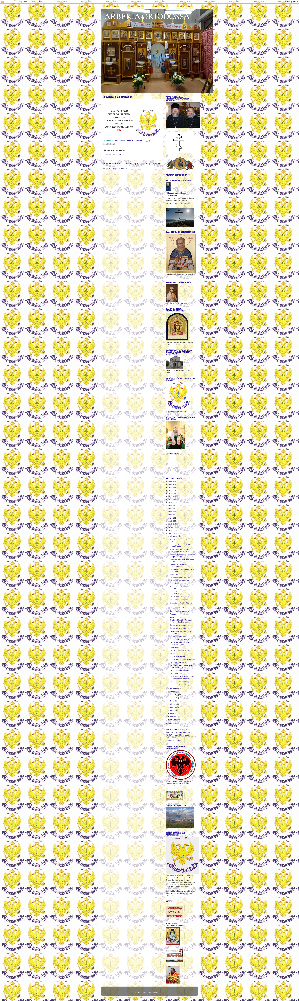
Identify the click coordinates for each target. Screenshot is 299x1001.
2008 (170, 723)
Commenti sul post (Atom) (120, 168)
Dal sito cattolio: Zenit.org (179, 650)
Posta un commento (113, 154)
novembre (174, 689)
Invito (172, 617)
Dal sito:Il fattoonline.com (179, 600)
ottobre (173, 692)
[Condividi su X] (109, 144)
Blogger (163, 992)
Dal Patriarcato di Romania (180, 578)
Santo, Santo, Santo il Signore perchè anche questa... (181, 604)
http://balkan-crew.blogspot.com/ (178, 732)
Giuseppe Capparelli (173, 740)
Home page (132, 163)
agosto (173, 698)
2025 (170, 484)
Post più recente (111, 163)
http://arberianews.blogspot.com (178, 729)
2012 (170, 524)
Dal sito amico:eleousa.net (179, 581)
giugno (173, 704)
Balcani (172, 653)
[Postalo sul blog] (107, 144)
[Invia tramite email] (104, 144)
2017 (170, 509)
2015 (170, 515)
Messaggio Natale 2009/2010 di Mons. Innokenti (181, 546)
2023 (170, 490)
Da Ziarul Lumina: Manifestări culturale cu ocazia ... (181, 666)
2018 (170, 506)
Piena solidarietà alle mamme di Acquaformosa (181, 593)
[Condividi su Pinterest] (113, 144)
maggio (173, 707)
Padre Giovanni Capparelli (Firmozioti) (178, 194)
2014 (170, 518)
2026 (170, 481)
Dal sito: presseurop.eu (178, 656)
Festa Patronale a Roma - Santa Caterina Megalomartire (182, 678)
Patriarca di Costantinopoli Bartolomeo (179, 565)
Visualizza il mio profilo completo (178, 203)
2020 (170, 499)
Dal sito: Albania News (178, 636)
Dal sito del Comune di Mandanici (182, 659)
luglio (172, 701)
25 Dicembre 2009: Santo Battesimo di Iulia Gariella (180, 551)
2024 (170, 487)
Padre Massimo (171, 738)
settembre (174, 695)
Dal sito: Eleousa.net (177, 674)
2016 (170, 512)
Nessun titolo (174, 574)
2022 (170, 493)
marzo (172, 713)
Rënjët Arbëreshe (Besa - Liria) (177, 735)
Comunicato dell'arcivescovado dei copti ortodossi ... (182, 556)
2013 (170, 521)
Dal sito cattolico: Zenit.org (179, 608)
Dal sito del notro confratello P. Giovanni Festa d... (181, 643)
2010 (170, 530)
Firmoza (173, 614)
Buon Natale (174, 647)
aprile (172, 710)
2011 (170, 527)
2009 (170, 533)
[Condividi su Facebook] (111, 144)
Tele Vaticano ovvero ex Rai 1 (181, 584)
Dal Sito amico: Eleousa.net (180, 597)
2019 (170, 503)
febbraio (173, 716)
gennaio (173, 719)
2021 (170, 496)
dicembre (174, 536)
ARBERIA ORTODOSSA (147, 17)
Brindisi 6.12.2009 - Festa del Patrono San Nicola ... (181, 621)
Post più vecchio (152, 163)
